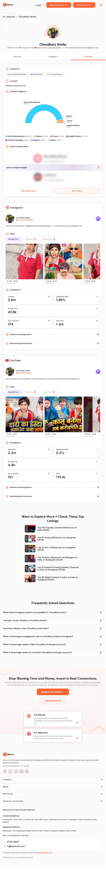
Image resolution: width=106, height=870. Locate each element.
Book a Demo (82, 5)
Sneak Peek (51, 700)
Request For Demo (51, 691)
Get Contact (77, 191)
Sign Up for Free (57, 5)
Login (38, 5)
